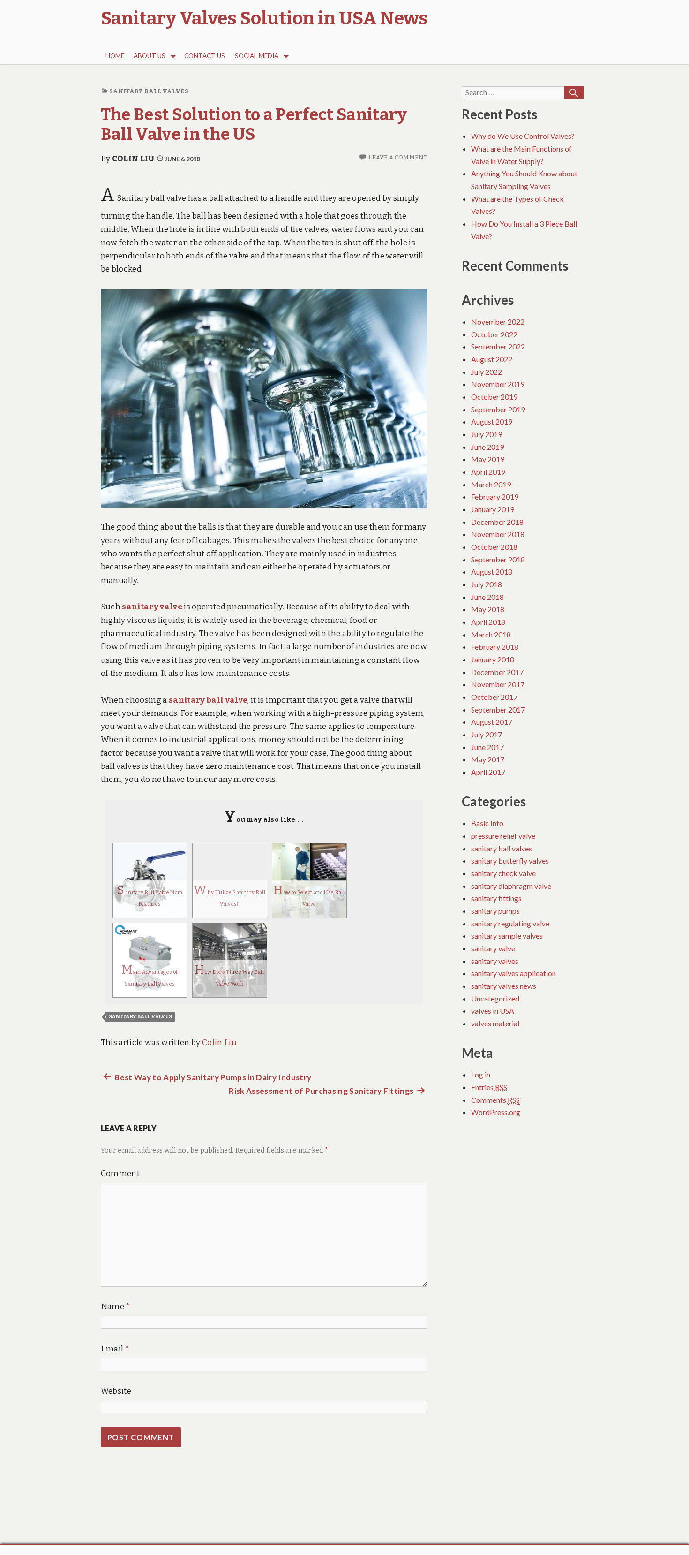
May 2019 (487, 459)
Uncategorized (495, 998)
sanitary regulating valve (510, 923)
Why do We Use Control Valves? (523, 135)
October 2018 (494, 546)
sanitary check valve (503, 873)
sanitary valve (493, 948)
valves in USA (492, 1010)
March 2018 (491, 634)
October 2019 (494, 396)
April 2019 (488, 471)
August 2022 (491, 359)
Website (116, 1391)
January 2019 (492, 509)
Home (114, 56)
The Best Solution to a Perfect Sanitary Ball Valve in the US (254, 124)
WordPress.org (495, 1111)
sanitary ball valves (148, 91)
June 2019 (487, 446)
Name (115, 1307)
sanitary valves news (503, 985)
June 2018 (487, 596)
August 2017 (491, 721)
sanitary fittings (496, 898)
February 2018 (494, 646)
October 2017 (494, 696)
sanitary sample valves (507, 935)
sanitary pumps (495, 910)
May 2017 (487, 759)
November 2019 (497, 383)
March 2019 (491, 484)
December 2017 (497, 672)
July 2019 (486, 434)
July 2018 (486, 584)
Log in (480, 1074)
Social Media (256, 56)
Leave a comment (397, 157)
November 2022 (497, 321)
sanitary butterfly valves (510, 860)
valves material (495, 1023)
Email (115, 1349)
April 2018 (488, 621)
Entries (489, 1087)
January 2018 (492, 659)
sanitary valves (494, 960)
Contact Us (204, 56)
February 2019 (494, 496)
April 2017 (488, 771)
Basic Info (487, 823)
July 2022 (486, 371)
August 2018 (491, 571)
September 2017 (498, 709)
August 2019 (491, 421)
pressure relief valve (503, 835)
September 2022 (498, 346)
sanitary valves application (513, 973)
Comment (120, 1173)
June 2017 (487, 747)
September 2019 (498, 409)
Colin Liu (133, 159)
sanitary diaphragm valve (511, 885)
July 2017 (486, 734)
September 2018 (498, 559)
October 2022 (494, 334)
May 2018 (487, 609)
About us (149, 56)
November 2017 (497, 684)
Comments (495, 1099)
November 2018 (497, 534)
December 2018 (497, 521)
